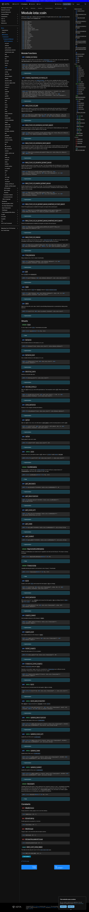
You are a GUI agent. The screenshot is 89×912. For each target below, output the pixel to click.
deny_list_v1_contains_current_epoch (37, 132)
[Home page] (22, 8)
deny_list (41, 114)
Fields (25, 335)
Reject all (71, 906)
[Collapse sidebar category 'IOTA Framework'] (17, 41)
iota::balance (28, 24)
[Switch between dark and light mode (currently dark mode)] (73, 4)
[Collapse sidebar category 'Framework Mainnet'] (17, 39)
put (29, 277)
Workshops (59, 4)
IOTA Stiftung (36, 906)
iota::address (28, 21)
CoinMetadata (33, 474)
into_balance (31, 411)
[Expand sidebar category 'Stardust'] (17, 193)
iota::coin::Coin (42, 262)
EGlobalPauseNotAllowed (31, 842)
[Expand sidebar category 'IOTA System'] (17, 188)
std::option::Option (52, 66)
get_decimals (31, 487)
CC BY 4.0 (48, 906)
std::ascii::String (61, 539)
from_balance (31, 261)
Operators (33, 4)
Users (39, 4)
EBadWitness (28, 814)
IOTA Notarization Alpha (34, 0)
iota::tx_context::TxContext (32, 67)
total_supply (27, 601)
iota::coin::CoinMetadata (28, 68)
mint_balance (31, 605)
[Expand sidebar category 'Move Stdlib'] (17, 190)
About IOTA (16, 4)
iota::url (27, 38)
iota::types (27, 37)
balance (38, 261)
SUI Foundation (54, 907)
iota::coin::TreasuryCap (47, 67)
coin (54, 277)
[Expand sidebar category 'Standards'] (17, 201)
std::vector (27, 48)
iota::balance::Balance (47, 261)
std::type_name (28, 46)
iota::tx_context (29, 36)
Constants (76, 137)
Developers (24, 4)
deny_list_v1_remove (33, 244)
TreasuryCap (46, 59)
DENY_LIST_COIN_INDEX (31, 853)
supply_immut (31, 621)
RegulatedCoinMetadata (35, 556)
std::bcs (27, 42)
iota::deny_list (28, 27)
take (29, 293)
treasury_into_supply (33, 674)
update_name (34, 756)
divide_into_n (31, 394)
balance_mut (31, 361)
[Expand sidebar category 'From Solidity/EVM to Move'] (17, 212)
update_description (36, 723)
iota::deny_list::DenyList (53, 114)
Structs (76, 64)
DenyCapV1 (32, 794)
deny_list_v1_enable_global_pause (36, 192)
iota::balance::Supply (28, 622)
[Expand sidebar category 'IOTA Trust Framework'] (17, 223)
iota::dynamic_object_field (31, 29)
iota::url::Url (61, 66)
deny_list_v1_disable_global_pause (36, 171)
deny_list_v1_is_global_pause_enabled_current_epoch (41, 210)
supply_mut (30, 638)
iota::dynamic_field (29, 28)
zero (29, 311)
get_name (30, 527)
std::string (27, 45)
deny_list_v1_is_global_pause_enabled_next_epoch (40, 226)
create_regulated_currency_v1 (35, 91)
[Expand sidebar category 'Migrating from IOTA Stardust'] (17, 228)
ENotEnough (28, 835)
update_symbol (34, 773)
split (29, 426)
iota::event (27, 31)
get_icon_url (31, 513)
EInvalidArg (28, 824)
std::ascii (27, 41)
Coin (28, 16)
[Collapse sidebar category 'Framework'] (17, 37)
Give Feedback (26, 856)
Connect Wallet (66, 4)
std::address (28, 40)
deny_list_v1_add (32, 114)
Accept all (63, 906)
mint (29, 587)
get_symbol (30, 539)
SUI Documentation (41, 907)
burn (32, 690)
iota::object (28, 33)
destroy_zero (31, 377)
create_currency (32, 64)
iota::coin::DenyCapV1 (58, 95)
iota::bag (27, 23)
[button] (10, 17)
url (41, 741)
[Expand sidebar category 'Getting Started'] (17, 14)
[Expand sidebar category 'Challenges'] (17, 210)
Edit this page (26, 861)
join (32, 458)
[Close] (87, 1)
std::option (27, 44)
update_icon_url (35, 740)
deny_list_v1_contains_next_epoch (36, 152)
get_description (32, 499)
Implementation (27, 73)
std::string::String (27, 501)
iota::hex (27, 32)
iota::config (28, 25)
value (33, 289)
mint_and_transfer (35, 707)
